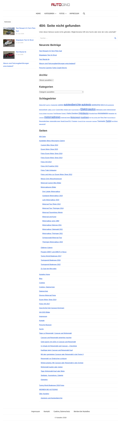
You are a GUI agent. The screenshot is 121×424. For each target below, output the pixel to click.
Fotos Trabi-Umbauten (48, 170)
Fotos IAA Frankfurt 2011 (49, 166)
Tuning (108, 121)
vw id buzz (115, 121)
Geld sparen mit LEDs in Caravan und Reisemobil (58, 342)
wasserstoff (42, 124)
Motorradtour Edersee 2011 (52, 225)
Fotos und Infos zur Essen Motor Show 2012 (56, 174)
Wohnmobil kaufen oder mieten (52, 367)
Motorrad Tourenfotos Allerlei (52, 212)
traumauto (94, 121)
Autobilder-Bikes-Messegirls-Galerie (52, 141)
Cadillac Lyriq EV (51, 109)
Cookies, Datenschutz (47, 287)
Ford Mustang (57, 113)
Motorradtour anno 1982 (50, 221)
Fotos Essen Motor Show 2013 (51, 158)
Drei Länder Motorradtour (51, 191)
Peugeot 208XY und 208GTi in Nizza (53, 252)
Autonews (7, 22)
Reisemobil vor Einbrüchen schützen (54, 358)
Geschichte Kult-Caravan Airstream (51, 308)
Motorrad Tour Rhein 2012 (51, 204)
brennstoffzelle (43, 109)
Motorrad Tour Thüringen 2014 (53, 208)
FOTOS (61, 13)
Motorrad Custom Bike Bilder (51, 183)
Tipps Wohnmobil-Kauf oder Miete (53, 371)
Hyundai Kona (93, 113)
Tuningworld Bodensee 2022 (50, 264)
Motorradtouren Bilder (48, 187)
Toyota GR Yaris (81, 121)
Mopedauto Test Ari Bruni (48, 55)
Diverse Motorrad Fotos (47, 295)
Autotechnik (54, 105)
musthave (85, 117)
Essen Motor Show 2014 (47, 300)
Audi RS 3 (48, 105)
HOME (38, 13)
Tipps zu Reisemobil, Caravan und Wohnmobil (55, 333)
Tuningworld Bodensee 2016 (50, 260)
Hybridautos (84, 113)
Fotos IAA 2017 (44, 304)
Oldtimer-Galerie (46, 248)
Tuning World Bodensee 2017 (51, 256)
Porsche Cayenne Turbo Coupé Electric (53, 68)
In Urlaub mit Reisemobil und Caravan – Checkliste (59, 346)
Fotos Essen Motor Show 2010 (51, 153)
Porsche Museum (45, 325)
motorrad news (65, 117)
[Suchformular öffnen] (84, 13)
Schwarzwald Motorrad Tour (52, 238)
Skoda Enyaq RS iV (66, 121)
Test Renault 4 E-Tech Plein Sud (50, 51)
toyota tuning (89, 121)
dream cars (67, 109)
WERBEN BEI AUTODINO (48, 389)
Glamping (44, 380)
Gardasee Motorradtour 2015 (52, 196)
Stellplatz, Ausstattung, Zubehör (52, 375)
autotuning (96, 105)
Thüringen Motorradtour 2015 (52, 242)
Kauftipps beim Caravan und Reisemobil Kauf (57, 350)
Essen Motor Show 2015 (49, 149)
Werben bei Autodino (82, 411)
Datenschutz (43, 291)
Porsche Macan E (111, 117)
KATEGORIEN (49, 13)
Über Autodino (44, 394)
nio (90, 117)
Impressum (43, 316)
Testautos (74, 121)
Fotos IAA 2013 (46, 162)
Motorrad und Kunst (49, 217)
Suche (41, 329)
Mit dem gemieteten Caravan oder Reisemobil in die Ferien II (62, 354)
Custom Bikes (60, 109)
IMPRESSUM (74, 13)
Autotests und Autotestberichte (51, 398)
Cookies (42, 283)
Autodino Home (44, 274)
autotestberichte (72, 104)
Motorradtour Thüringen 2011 (52, 233)
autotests (86, 104)
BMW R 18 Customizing (107, 105)
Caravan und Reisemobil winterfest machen (56, 338)
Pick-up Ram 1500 (95, 117)
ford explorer (50, 113)
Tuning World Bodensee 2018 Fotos (51, 385)
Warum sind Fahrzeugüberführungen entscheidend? (57, 63)
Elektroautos (88, 109)
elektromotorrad (111, 109)
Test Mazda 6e (44, 59)
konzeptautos (103, 113)
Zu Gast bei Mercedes (48, 269)
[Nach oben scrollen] (118, 421)
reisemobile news (55, 121)
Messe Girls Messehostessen (51, 179)
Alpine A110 (42, 105)
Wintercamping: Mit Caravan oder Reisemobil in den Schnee (62, 363)
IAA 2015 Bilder (44, 312)
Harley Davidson (72, 113)
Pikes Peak (103, 117)
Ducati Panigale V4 (75, 109)
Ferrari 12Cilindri (43, 113)
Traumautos (101, 121)
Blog (40, 279)
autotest (60, 105)
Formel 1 (64, 113)
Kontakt (42, 320)
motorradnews (52, 117)
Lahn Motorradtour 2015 (50, 200)
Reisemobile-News (44, 121)
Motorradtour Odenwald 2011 (52, 229)
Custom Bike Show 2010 (49, 145)
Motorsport (75, 117)
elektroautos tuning (101, 109)
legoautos (111, 113)
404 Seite (42, 136)
